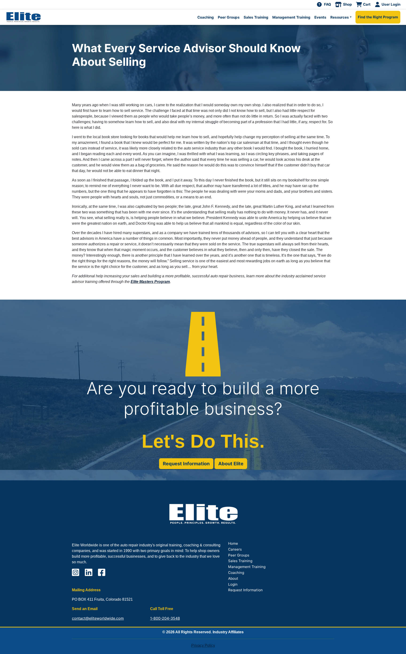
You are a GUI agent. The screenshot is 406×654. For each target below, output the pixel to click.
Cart (367, 4)
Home (233, 543)
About (233, 578)
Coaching (205, 17)
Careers (235, 549)
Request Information (186, 463)
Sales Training (256, 17)
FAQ (327, 4)
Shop (347, 4)
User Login (391, 4)
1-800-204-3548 (165, 618)
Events (320, 17)
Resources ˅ (340, 17)
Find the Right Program (378, 17)
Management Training (291, 17)
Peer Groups (229, 17)
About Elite (230, 463)
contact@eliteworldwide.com (98, 618)
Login (233, 584)
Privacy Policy (203, 645)
